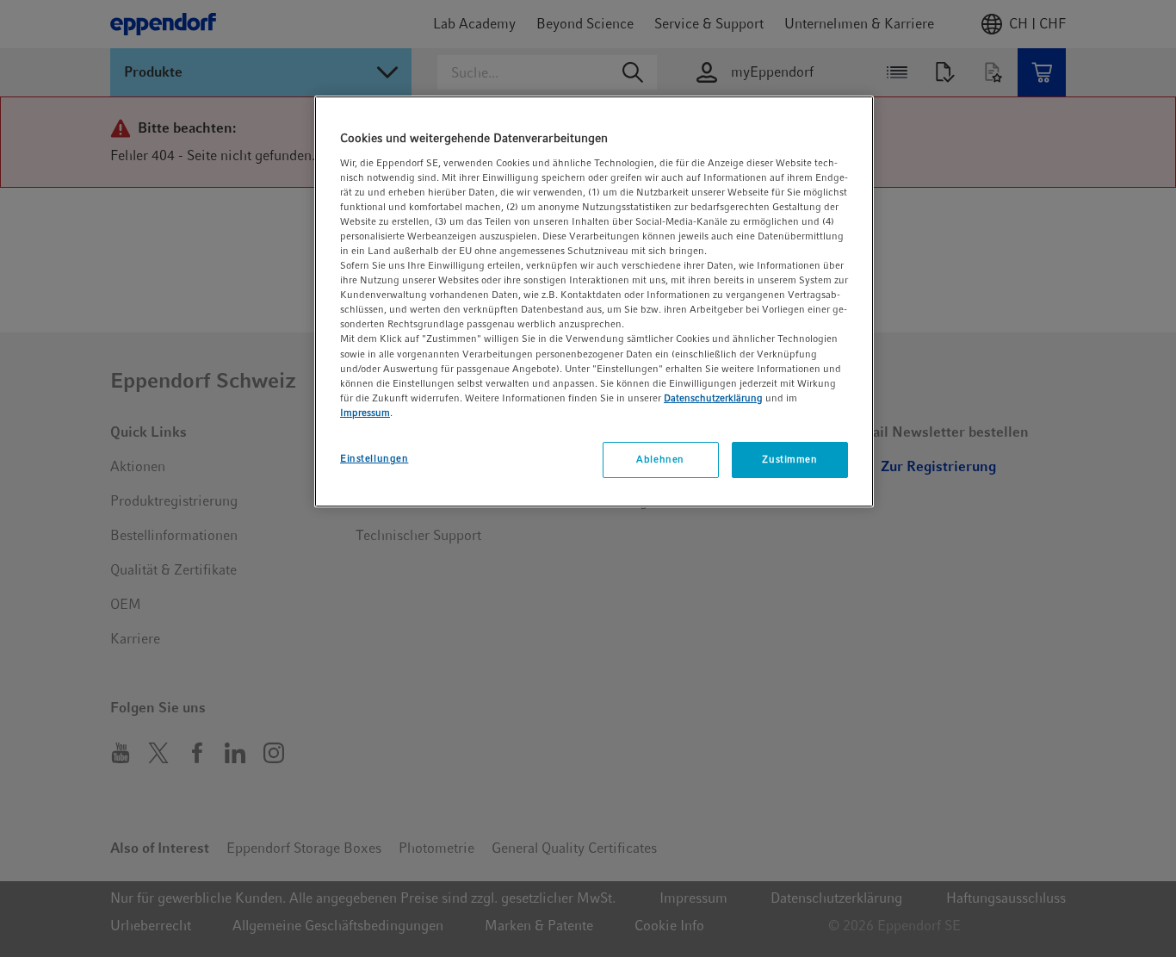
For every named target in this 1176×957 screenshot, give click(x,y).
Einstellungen (374, 458)
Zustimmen (789, 459)
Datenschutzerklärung (713, 398)
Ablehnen (660, 459)
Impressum (365, 413)
